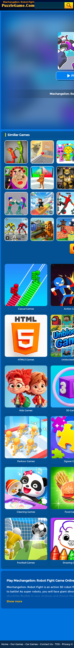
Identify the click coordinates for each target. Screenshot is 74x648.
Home (4, 644)
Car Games (31, 644)
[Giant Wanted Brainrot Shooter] (42, 219)
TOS (57, 644)
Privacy (66, 644)
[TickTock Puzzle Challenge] (42, 141)
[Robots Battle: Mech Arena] (16, 219)
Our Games (16, 644)
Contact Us (46, 644)
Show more (14, 601)
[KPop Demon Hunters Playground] (16, 193)
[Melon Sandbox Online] (16, 141)
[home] (18, 5)
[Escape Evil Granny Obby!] (16, 167)
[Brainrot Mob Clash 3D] (42, 167)
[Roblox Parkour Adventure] (42, 193)
